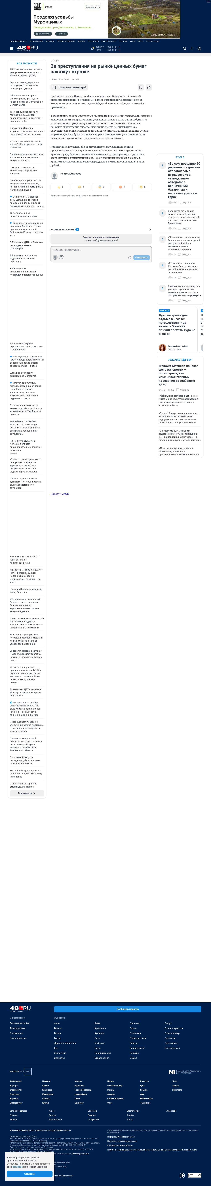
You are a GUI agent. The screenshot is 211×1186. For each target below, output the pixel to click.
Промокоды (153, 41)
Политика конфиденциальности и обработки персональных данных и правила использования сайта (152, 1150)
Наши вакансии (18, 1038)
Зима (97, 1023)
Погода (50, 41)
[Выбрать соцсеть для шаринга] (149, 87)
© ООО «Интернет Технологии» (59, 1176)
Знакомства (37, 41)
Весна (57, 1033)
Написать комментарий (72, 87)
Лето (97, 1038)
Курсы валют (108, 41)
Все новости (27, 63)
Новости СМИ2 (60, 493)
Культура (99, 1033)
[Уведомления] (192, 48)
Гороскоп (93, 41)
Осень (133, 1028)
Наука (98, 1048)
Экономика (171, 1043)
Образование (102, 1058)
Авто (57, 1023)
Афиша (81, 41)
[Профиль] (199, 48)
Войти (61, 259)
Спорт (168, 1023)
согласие (18, 1166)
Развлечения (137, 1048)
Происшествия (138, 1038)
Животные (60, 1053)
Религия (134, 1053)
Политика (135, 1033)
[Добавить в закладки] (141, 87)
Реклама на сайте (19, 1023)
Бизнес (58, 1028)
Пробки (123, 41)
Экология (170, 1038)
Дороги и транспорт (65, 1043)
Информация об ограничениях (121, 1137)
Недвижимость (18, 41)
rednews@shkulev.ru (45, 1151)
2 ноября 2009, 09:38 (60, 79)
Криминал (100, 1028)
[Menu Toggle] (11, 48)
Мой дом (99, 1043)
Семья (133, 1058)
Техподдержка (17, 1028)
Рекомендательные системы (120, 1145)
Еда (56, 1048)
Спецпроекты (172, 1048)
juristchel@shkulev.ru (80, 1154)
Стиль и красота (174, 1028)
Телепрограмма (66, 41)
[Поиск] (184, 48)
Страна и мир (172, 1033)
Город (57, 1038)
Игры (141, 41)
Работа (133, 1043)
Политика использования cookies (122, 1141)
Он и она (134, 1023)
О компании (16, 1033)
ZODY (132, 41)
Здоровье (59, 1058)
